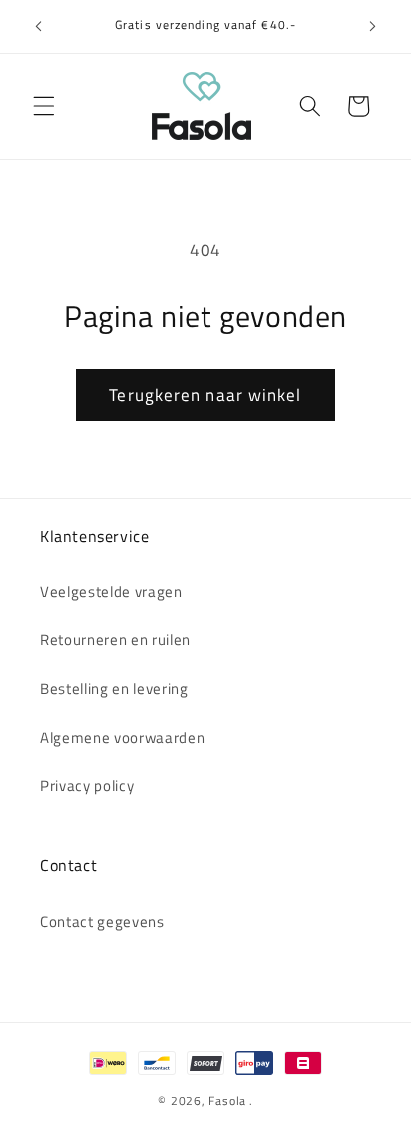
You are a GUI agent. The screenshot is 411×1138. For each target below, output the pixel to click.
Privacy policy (87, 785)
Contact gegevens (102, 921)
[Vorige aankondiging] (39, 27)
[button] (44, 106)
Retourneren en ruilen (115, 639)
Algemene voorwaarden (122, 737)
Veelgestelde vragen (111, 591)
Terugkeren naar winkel (205, 394)
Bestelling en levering (114, 688)
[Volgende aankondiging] (373, 27)
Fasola (227, 1100)
